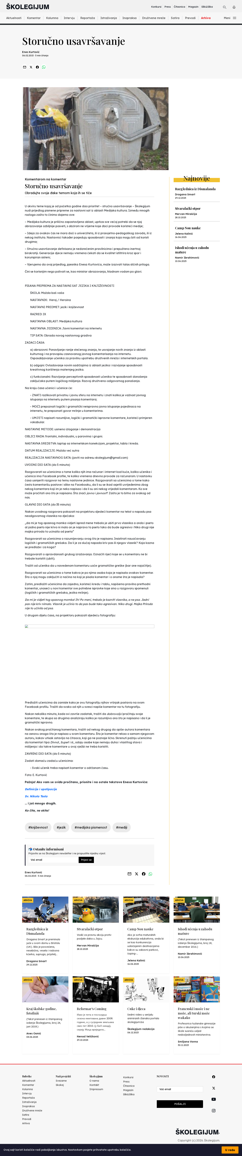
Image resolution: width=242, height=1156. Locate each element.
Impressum (96, 1089)
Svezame (61, 1080)
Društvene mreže (153, 18)
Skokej (60, 1085)
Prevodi (190, 18)
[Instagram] (213, 1114)
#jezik (61, 827)
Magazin (193, 6)
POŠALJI (180, 1104)
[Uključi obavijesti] (237, 6)
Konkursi (156, 6)
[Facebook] (213, 1081)
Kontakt (94, 1085)
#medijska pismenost (91, 827)
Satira (175, 18)
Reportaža (87, 18)
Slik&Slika (207, 6)
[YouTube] (213, 1103)
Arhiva (206, 18)
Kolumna (52, 18)
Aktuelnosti (13, 18)
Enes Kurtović (31, 52)
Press (167, 6)
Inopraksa (129, 18)
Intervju (69, 18)
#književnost (38, 827)
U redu (230, 1150)
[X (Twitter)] (213, 1092)
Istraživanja (108, 18)
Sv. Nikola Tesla (36, 796)
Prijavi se (86, 859)
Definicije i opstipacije (41, 789)
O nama (94, 1080)
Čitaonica (179, 6)
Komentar (34, 18)
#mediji (121, 827)
